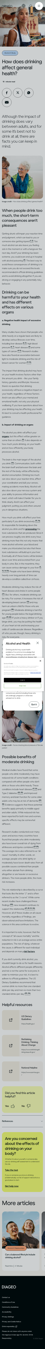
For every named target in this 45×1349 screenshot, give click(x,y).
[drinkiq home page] (7, 6)
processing (31, 529)
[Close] (40, 661)
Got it (34, 704)
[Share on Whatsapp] (29, 93)
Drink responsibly (8, 1326)
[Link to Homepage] (9, 1286)
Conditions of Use (8, 1302)
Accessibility (6, 1312)
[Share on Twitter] (17, 93)
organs (5, 436)
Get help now (11, 1186)
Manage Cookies (22, 685)
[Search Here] (31, 5)
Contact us (6, 1297)
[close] (8, 643)
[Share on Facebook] (7, 93)
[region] (22, 674)
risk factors (29, 951)
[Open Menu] (39, 6)
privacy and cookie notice (35, 672)
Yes (7, 1106)
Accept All (22, 680)
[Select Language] (24, 6)
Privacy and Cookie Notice (11, 1322)
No (23, 1106)
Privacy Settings (8, 1317)
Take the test (11, 1170)
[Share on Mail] (7, 102)
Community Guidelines (10, 1307)
